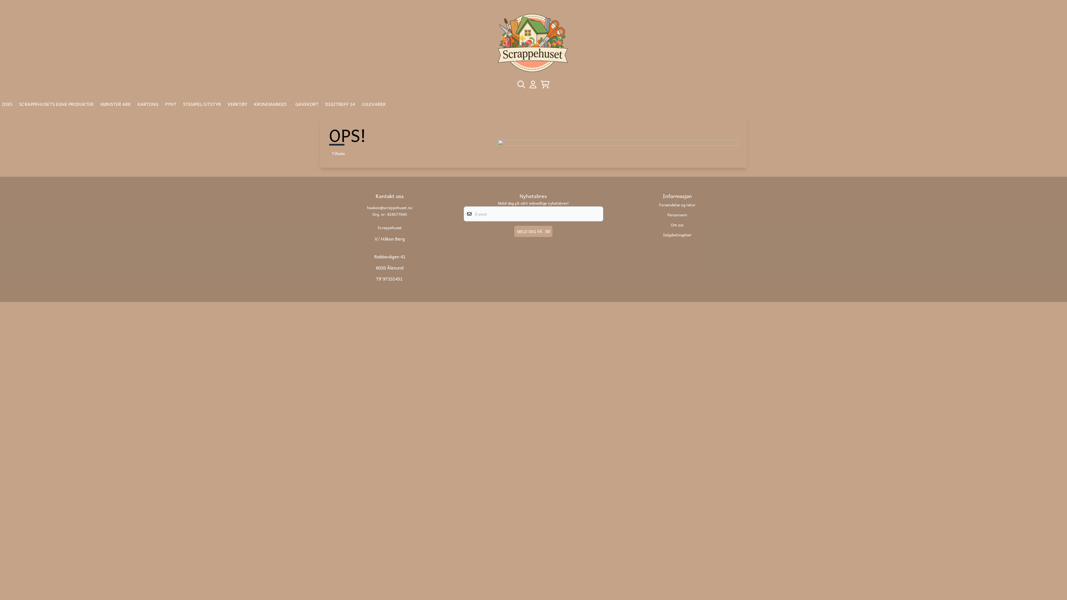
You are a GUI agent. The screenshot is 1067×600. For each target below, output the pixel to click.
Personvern (677, 215)
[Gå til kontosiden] (533, 84)
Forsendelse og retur (677, 205)
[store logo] (533, 42)
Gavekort (306, 104)
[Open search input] (521, 84)
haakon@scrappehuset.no (389, 207)
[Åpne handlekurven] (545, 84)
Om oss (677, 225)
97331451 (393, 278)
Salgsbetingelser (677, 235)
